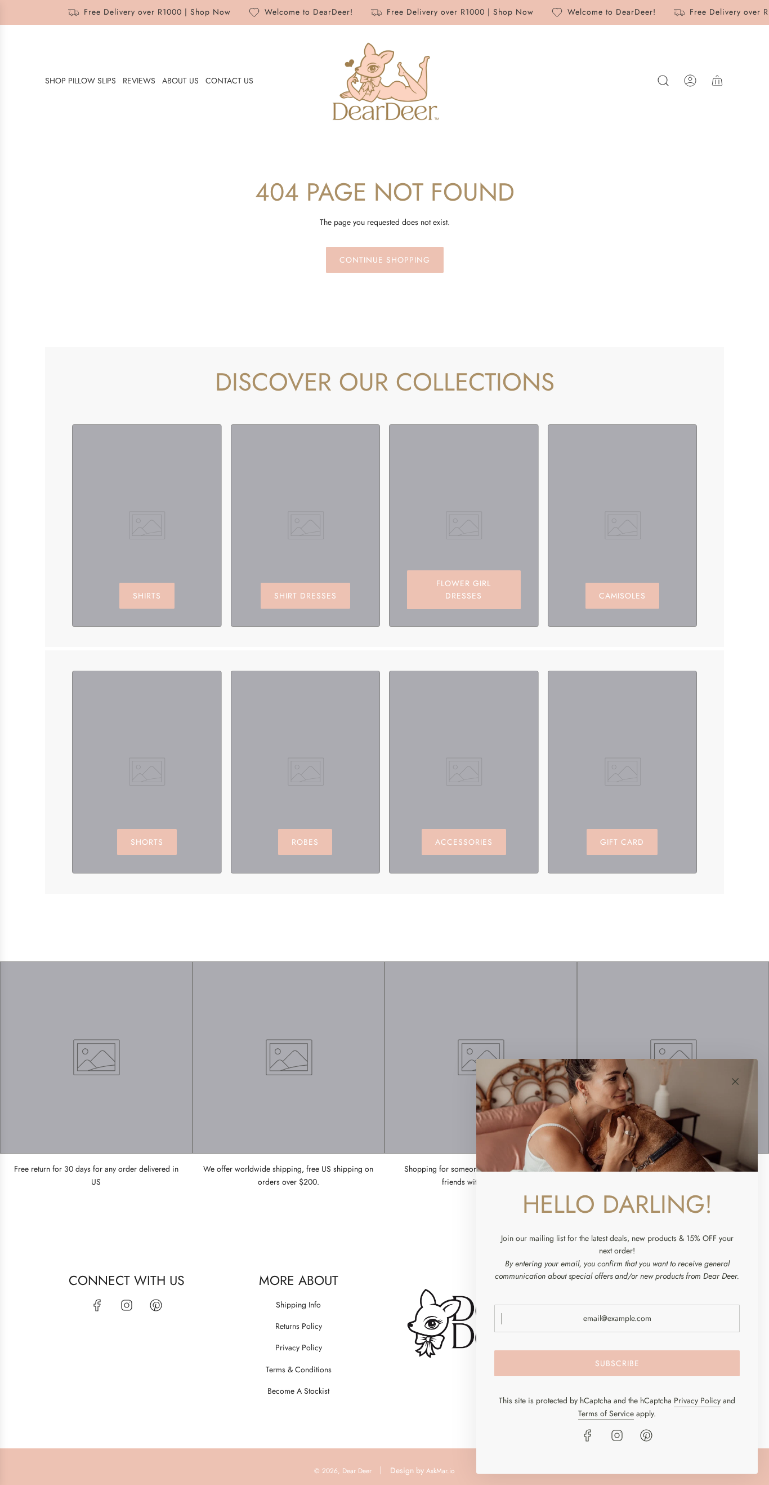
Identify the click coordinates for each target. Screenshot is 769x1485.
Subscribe (617, 1363)
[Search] (663, 80)
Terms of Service (606, 1413)
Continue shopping (384, 259)
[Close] (735, 1081)
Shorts (147, 842)
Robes (305, 842)
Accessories (464, 842)
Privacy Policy (697, 1400)
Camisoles (622, 595)
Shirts (147, 595)
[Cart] (717, 80)
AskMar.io (440, 1471)
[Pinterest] (155, 1305)
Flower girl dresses (463, 589)
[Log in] (690, 80)
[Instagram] (126, 1305)
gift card (622, 842)
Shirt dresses (305, 595)
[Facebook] (97, 1305)
